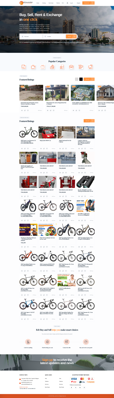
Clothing (44, 3)
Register (78, 3)
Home (38, 3)
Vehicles (58, 3)
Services (46, 384)
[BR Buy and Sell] (26, 3)
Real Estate (51, 3)
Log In (71, 3)
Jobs (46, 378)
